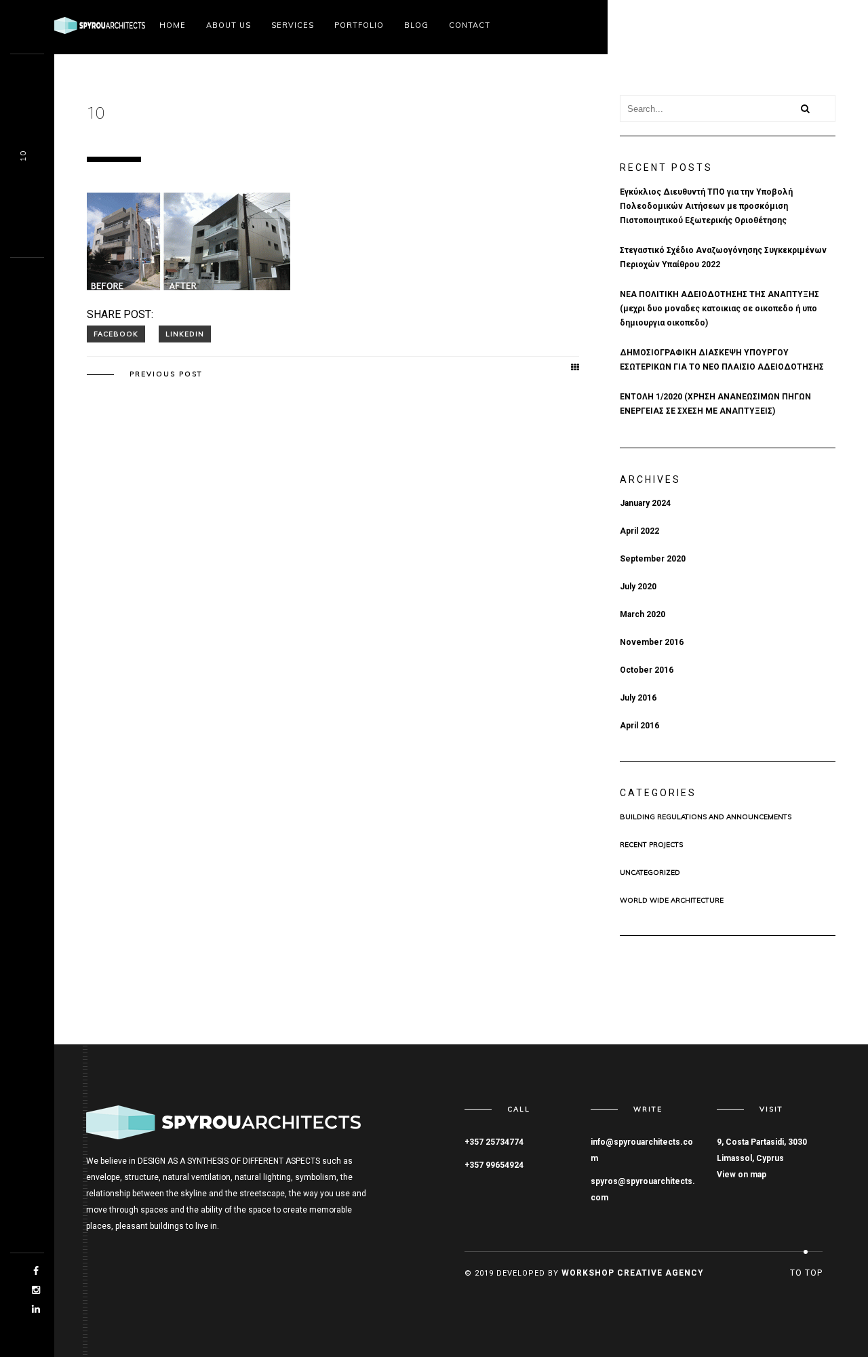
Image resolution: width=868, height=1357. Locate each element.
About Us (228, 25)
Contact (469, 25)
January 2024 (645, 503)
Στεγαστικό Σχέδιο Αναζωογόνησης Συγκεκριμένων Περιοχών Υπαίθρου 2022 (723, 257)
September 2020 (653, 559)
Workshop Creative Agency (632, 1273)
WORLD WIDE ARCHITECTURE (672, 901)
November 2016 (652, 642)
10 (23, 156)
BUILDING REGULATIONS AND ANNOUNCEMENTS (705, 817)
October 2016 (646, 670)
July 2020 (638, 587)
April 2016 (639, 726)
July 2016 (638, 698)
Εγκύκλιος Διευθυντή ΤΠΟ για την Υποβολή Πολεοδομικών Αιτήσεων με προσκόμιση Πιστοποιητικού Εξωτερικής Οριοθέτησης (706, 206)
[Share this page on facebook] (116, 334)
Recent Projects (651, 845)
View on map (741, 1174)
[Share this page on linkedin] (185, 334)
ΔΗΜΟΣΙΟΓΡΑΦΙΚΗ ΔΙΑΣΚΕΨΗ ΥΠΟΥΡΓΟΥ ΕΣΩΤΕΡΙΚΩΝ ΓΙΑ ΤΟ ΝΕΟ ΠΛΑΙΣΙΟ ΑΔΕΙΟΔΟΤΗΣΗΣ (722, 360)
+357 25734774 (494, 1142)
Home (172, 25)
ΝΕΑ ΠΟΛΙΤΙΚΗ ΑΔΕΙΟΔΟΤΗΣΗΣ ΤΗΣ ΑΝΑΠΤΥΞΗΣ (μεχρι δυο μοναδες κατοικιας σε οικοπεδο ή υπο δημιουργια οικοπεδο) (719, 309)
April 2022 (639, 531)
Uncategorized (650, 873)
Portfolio (359, 25)
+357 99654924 (494, 1165)
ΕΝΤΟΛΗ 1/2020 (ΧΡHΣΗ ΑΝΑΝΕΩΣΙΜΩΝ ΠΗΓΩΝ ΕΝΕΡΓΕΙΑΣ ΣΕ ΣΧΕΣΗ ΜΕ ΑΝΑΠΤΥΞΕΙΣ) (715, 404)
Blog (416, 25)
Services (292, 25)
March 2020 (642, 614)
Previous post (166, 374)
